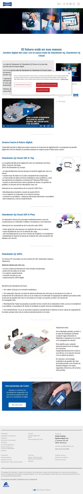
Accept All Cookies (42, 90)
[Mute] (40, 126)
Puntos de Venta (60, 459)
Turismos (4, 438)
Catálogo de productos (8, 436)
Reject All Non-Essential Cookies (46, 84)
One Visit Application (7, 444)
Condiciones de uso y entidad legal (27, 479)
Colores (30, 433)
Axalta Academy (6, 457)
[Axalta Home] (7, 5)
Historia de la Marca (61, 457)
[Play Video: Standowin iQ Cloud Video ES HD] (28, 111)
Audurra (3, 450)
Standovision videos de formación (12, 462)
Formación (4, 455)
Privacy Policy (64, 79)
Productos (4, 433)
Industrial (4, 442)
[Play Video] (4, 126)
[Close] (69, 73)
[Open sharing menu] (48, 126)
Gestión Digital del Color (34, 436)
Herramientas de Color (35, 439)
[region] (41, 83)
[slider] (24, 126)
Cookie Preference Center (22, 84)
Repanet (31, 461)
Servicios (31, 455)
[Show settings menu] (44, 126)
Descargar (61, 101)
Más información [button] (17, 405)
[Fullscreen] (52, 126)
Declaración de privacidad (8, 479)
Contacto (58, 434)
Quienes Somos (60, 455)
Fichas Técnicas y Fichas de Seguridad (7, 447)
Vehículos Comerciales (8, 440)
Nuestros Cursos (6, 459)
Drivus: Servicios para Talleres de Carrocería (35, 458)
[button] (58, 4)
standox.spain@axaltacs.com (64, 446)
